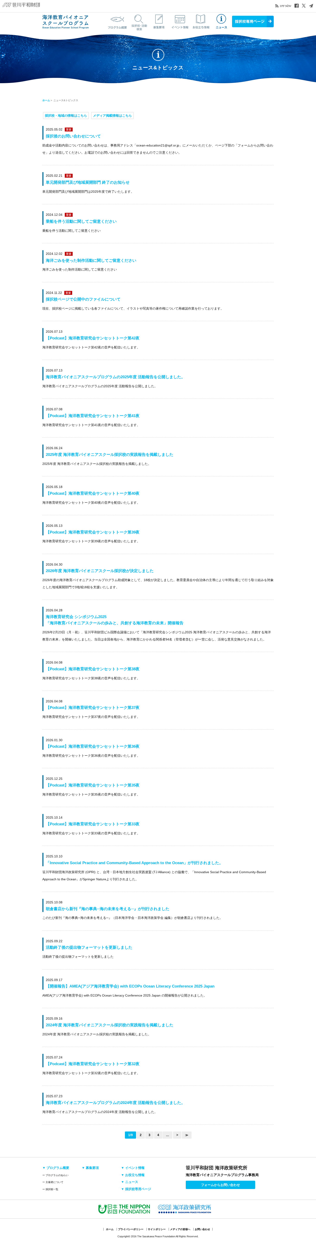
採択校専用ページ (253, 21)
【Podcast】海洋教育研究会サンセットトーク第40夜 (92, 493)
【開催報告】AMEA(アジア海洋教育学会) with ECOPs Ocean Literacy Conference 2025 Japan (130, 986)
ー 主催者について (52, 1182)
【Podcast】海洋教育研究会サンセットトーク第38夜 (92, 669)
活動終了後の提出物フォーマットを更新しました (89, 947)
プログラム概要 (117, 21)
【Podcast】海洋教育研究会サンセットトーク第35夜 (92, 785)
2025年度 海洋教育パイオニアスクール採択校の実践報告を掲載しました (109, 454)
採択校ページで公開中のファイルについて (83, 299)
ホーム (46, 100)
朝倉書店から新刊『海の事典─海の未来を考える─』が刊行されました (107, 909)
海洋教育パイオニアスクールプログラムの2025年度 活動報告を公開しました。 (115, 377)
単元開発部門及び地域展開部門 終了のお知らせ (88, 182)
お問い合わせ (202, 1229)
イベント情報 (180, 21)
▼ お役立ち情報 (133, 1175)
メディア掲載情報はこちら (112, 115)
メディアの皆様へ (180, 1229)
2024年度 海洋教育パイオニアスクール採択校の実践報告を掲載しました (109, 1025)
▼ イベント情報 (133, 1168)
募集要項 (159, 21)
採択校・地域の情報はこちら (66, 115)
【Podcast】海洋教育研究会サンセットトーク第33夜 (92, 824)
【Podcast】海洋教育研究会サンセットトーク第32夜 (92, 1064)
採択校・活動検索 (138, 21)
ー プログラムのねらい (55, 1175)
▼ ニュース (129, 1182)
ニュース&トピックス (221, 21)
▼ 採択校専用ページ (136, 1189)
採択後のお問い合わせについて (73, 136)
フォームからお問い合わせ (220, 1185)
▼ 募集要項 (90, 1168)
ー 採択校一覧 (50, 1189)
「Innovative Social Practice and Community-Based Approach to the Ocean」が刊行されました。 (134, 863)
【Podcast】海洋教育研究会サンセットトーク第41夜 (92, 416)
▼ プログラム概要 (55, 1168)
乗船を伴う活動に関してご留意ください (81, 221)
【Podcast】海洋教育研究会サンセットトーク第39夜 (92, 532)
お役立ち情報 (200, 21)
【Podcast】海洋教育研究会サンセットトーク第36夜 (92, 746)
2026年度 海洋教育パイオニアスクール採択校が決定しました (100, 571)
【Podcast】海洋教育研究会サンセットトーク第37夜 (92, 707)
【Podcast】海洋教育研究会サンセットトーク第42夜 (92, 338)
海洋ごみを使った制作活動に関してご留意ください (91, 260)
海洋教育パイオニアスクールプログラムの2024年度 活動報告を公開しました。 (115, 1103)
